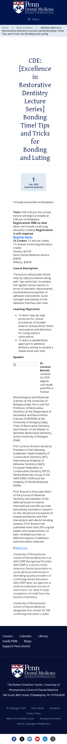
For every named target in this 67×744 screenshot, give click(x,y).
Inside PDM (9, 641)
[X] (21, 739)
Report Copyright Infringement (33, 723)
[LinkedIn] (45, 739)
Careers (7, 636)
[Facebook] (14, 739)
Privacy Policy (33, 713)
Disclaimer (54, 708)
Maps (27, 641)
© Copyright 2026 (16, 708)
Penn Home (38, 708)
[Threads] (53, 739)
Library (43, 636)
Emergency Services (50, 718)
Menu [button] (36, 19)
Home (5, 27)
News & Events (24, 27)
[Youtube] (37, 739)
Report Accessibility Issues (20, 718)
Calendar (25, 636)
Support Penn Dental (16, 646)
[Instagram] (29, 739)
